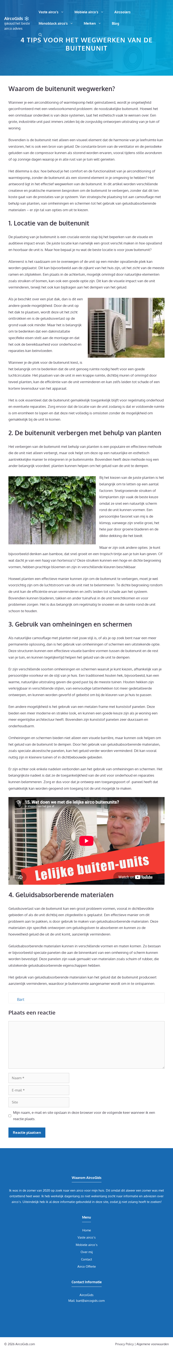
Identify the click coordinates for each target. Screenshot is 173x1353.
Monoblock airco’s (53, 23)
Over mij (87, 1252)
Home (86, 1230)
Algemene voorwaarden (153, 1344)
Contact (86, 1259)
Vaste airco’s (48, 12)
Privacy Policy (124, 1344)
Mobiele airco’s (86, 12)
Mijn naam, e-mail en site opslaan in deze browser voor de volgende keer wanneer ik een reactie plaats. (84, 1115)
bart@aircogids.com (90, 1301)
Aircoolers (122, 12)
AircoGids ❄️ (16, 18)
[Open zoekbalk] (40, 34)
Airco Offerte (86, 1266)
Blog (115, 23)
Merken (90, 23)
